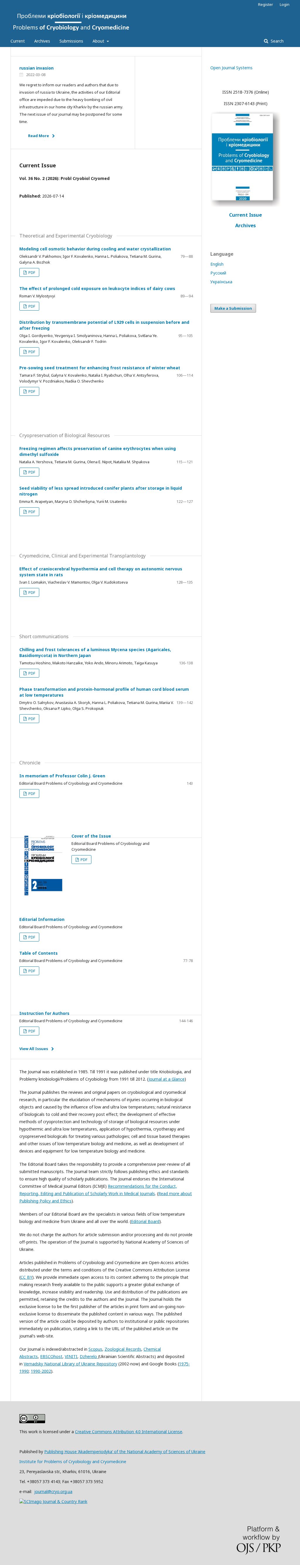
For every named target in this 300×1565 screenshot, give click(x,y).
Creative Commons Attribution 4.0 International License (128, 1431)
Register (265, 4)
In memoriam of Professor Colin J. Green (62, 776)
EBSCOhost (51, 1356)
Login (284, 4)
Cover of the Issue (91, 836)
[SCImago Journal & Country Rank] (53, 1501)
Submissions (71, 41)
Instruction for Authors (44, 1013)
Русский (218, 273)
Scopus (95, 1349)
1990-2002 (41, 1371)
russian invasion (36, 68)
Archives (42, 41)
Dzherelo (89, 1356)
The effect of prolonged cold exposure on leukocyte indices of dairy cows (97, 288)
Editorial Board (145, 1221)
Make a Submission (233, 308)
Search (277, 41)
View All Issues (33, 1048)
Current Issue (245, 215)
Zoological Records (123, 1349)
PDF (31, 272)
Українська (221, 281)
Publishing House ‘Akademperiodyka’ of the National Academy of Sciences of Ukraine (124, 1451)
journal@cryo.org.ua (53, 1491)
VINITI (71, 1356)
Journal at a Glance (167, 1079)
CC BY (26, 1277)
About (99, 41)
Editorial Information (41, 919)
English (217, 264)
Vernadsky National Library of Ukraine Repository (70, 1364)
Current (18, 41)
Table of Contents (38, 953)
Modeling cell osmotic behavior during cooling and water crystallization (95, 249)
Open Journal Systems (231, 67)
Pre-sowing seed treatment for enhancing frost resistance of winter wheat (99, 367)
